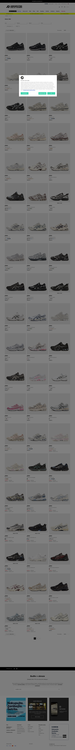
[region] (38, 86)
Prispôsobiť (24, 93)
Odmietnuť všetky (42, 93)
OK (51, 93)
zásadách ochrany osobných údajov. (29, 90)
